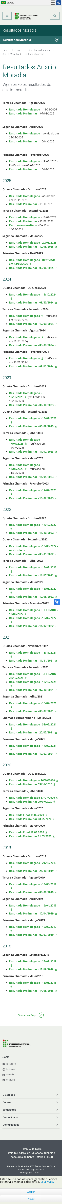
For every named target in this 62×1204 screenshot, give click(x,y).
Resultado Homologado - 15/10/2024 (32, 294)
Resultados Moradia (17, 40)
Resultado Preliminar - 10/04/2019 (31, 913)
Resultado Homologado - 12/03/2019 (32, 927)
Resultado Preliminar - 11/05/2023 (31, 477)
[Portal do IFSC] (26, 17)
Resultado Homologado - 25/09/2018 (32, 961)
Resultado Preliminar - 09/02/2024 (31, 366)
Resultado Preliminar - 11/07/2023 (31, 451)
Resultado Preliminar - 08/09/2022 (31, 554)
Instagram (11, 1069)
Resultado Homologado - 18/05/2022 (32, 589)
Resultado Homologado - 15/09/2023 (32, 418)
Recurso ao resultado (23, 225)
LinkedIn (10, 1074)
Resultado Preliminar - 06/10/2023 (31, 405)
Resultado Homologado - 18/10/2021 (32, 682)
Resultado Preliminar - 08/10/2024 (31, 302)
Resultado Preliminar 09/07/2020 (30, 801)
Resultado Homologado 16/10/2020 (32, 780)
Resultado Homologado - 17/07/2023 (25, 441)
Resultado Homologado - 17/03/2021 (32, 746)
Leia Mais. (47, 1182)
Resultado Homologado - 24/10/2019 (32, 863)
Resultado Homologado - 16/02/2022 (32, 618)
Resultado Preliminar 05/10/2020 (30, 784)
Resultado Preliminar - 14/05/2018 (31, 991)
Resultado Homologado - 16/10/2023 (25, 395)
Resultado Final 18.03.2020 (26, 832)
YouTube (10, 1079)
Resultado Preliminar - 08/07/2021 (31, 711)
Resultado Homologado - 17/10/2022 (32, 525)
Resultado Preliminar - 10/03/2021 (31, 754)
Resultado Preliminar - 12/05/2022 (31, 597)
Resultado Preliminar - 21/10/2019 (31, 871)
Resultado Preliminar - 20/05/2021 (31, 732)
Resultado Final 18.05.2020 (26, 815)
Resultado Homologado (24, 109)
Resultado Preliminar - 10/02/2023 (31, 498)
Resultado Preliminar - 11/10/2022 (31, 533)
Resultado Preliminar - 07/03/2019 (31, 935)
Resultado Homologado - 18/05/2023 (25, 467)
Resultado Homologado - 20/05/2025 (32, 242)
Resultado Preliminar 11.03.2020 (30, 836)
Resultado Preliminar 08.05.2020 (30, 819)
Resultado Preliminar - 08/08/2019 (31, 892)
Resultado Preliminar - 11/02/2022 (31, 626)
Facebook (11, 1063)
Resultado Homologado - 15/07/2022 (32, 567)
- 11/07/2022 (45, 575)
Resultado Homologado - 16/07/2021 (32, 703)
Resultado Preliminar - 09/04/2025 (31, 268)
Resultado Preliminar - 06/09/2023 (31, 426)
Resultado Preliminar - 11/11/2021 (31, 660)
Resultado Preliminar (23, 113)
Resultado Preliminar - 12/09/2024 (31, 324)
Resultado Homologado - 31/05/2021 (32, 724)
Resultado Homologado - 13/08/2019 (32, 884)
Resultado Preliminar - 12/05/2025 (31, 246)
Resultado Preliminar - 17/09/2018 (31, 969)
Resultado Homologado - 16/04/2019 (32, 905)
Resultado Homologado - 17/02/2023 (32, 490)
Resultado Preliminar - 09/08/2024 (31, 345)
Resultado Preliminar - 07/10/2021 (31, 690)
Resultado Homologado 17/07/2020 (32, 798)
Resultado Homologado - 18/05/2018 (32, 983)
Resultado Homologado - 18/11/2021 (32, 652)
